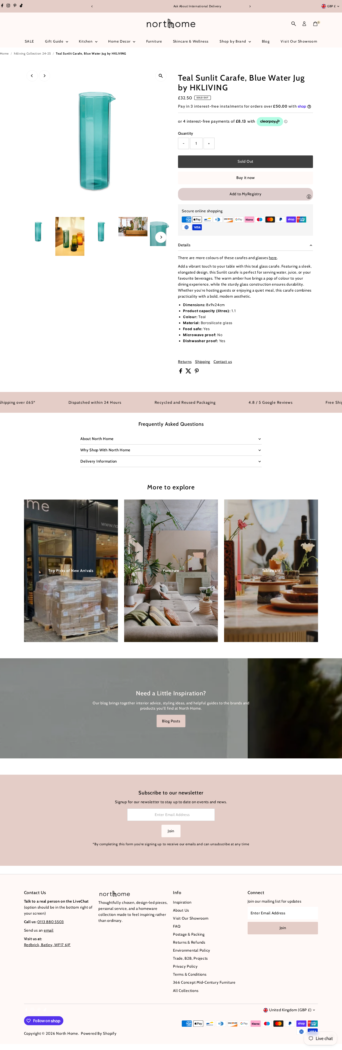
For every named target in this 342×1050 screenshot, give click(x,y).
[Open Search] (293, 24)
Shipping (202, 362)
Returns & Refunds (189, 942)
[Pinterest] (15, 6)
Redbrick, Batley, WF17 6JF (47, 945)
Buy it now (245, 177)
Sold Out (245, 161)
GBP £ (331, 6)
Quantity (185, 133)
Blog (266, 41)
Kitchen (86, 41)
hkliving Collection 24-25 (32, 53)
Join (171, 831)
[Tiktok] (21, 6)
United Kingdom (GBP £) (290, 1010)
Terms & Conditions (190, 974)
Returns (185, 362)
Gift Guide (54, 41)
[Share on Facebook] (181, 372)
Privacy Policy (185, 966)
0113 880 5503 (50, 922)
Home (4, 53)
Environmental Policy (191, 950)
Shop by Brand (233, 41)
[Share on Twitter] (189, 372)
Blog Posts (171, 721)
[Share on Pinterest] (197, 372)
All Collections (185, 990)
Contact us (223, 362)
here (273, 258)
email (49, 930)
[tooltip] (309, 196)
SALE (29, 41)
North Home (67, 1033)
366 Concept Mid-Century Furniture (204, 982)
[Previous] (92, 6)
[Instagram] (8, 6)
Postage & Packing (189, 934)
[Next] (250, 6)
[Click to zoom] (160, 76)
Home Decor (119, 41)
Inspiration (182, 902)
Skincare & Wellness (191, 41)
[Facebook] (2, 6)
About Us (181, 910)
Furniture (154, 41)
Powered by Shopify (99, 1033)
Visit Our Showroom (299, 41)
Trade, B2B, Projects (190, 958)
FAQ (177, 926)
